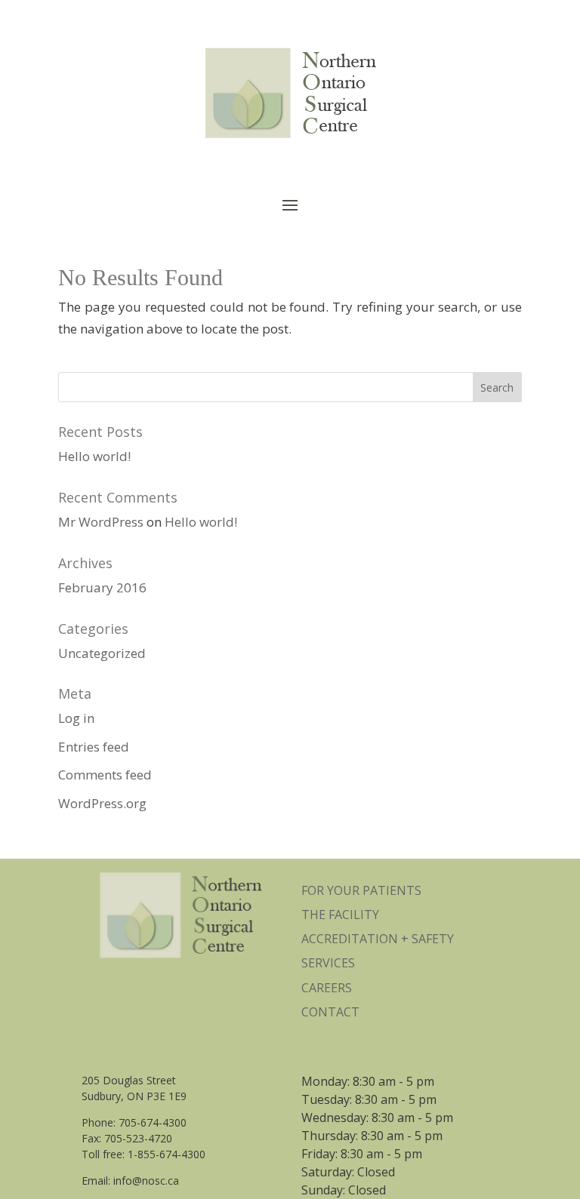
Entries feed (93, 746)
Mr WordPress (100, 521)
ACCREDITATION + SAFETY (377, 938)
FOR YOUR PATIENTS (361, 890)
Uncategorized (102, 653)
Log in (76, 718)
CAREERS (326, 987)
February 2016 (102, 587)
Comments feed (105, 774)
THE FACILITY (340, 914)
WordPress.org (102, 803)
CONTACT (330, 1012)
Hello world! (94, 456)
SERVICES (328, 963)
